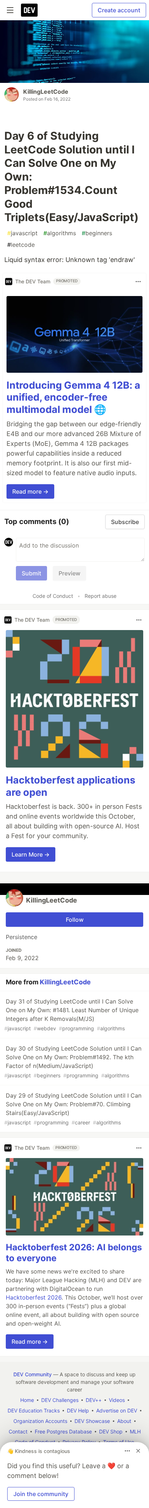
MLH (135, 1431)
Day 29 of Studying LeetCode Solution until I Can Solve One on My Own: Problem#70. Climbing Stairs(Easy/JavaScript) (72, 1108)
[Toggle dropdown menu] (138, 281)
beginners (97, 233)
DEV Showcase (92, 1421)
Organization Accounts (40, 1421)
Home (27, 1400)
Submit (31, 573)
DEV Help (78, 1410)
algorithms (59, 233)
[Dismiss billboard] (138, 1451)
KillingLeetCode (45, 91)
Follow (75, 919)
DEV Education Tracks (34, 1410)
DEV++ (94, 1400)
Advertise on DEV (116, 1410)
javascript (22, 233)
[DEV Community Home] (29, 10)
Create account (119, 10)
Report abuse (100, 596)
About (124, 1421)
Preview (69, 573)
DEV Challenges (59, 1400)
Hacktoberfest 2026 (33, 1297)
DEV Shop (111, 1431)
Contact (18, 1431)
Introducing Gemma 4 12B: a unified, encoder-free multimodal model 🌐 (73, 397)
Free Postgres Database (63, 1431)
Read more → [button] (30, 491)
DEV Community (32, 1374)
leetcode (21, 244)
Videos (117, 1400)
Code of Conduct (53, 596)
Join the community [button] (40, 1494)
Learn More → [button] (31, 854)
